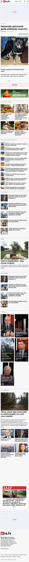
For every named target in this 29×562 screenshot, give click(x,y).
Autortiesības (3, 556)
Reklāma (6, 554)
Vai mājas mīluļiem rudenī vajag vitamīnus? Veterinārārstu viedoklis (6, 116)
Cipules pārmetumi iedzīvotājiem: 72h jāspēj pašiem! (20, 455)
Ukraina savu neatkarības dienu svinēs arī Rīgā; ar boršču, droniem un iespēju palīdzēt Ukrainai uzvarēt (16, 154)
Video (3, 312)
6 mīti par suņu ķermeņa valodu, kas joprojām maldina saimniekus (20, 133)
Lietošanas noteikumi (23, 554)
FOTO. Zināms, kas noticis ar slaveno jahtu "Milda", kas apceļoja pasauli (15, 183)
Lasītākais (4, 192)
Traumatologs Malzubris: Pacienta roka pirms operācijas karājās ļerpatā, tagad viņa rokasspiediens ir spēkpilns (16, 170)
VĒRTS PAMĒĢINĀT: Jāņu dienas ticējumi (12, 262)
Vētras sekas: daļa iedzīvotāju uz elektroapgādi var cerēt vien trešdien (14, 414)
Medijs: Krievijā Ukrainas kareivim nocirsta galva (15, 174)
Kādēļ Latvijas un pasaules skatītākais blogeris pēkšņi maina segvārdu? (16, 179)
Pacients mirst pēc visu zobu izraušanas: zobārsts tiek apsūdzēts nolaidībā (17, 213)
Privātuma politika (15, 554)
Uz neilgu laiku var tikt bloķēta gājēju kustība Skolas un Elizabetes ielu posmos (16, 160)
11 (15, 198)
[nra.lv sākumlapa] (6, 1)
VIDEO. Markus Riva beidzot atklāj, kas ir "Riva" (17, 229)
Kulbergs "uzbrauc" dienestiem (6, 439)
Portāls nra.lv (3, 31)
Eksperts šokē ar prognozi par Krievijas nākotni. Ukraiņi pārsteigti (7, 455)
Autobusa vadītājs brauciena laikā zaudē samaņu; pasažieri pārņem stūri (17, 205)
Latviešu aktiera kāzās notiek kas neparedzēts (17, 220)
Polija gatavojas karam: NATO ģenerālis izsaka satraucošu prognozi (17, 196)
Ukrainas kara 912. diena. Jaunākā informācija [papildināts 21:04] (15, 149)
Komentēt (14, 85)
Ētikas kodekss (9, 556)
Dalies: (9, 81)
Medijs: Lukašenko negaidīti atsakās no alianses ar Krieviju (16, 144)
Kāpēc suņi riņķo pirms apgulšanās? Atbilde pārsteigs (7, 132)
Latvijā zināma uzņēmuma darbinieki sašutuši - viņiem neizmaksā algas (15, 164)
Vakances (14, 556)
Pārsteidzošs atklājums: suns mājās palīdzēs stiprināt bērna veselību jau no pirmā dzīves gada (21, 116)
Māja (4, 23)
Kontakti (18, 556)
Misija (10, 554)
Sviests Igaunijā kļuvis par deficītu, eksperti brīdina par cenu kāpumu (15, 188)
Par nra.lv (2, 554)
